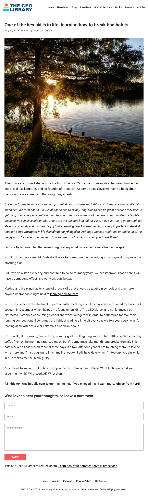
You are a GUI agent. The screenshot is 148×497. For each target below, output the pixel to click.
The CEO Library (17, 7)
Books (118, 7)
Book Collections (103, 7)
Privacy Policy (83, 481)
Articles (141, 7)
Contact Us (101, 481)
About (55, 481)
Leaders (129, 7)
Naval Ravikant (20, 189)
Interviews (85, 7)
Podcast (67, 481)
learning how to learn (64, 294)
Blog (74, 7)
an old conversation (97, 183)
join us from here (127, 383)
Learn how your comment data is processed (87, 466)
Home (51, 7)
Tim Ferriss (131, 183)
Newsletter (63, 7)
